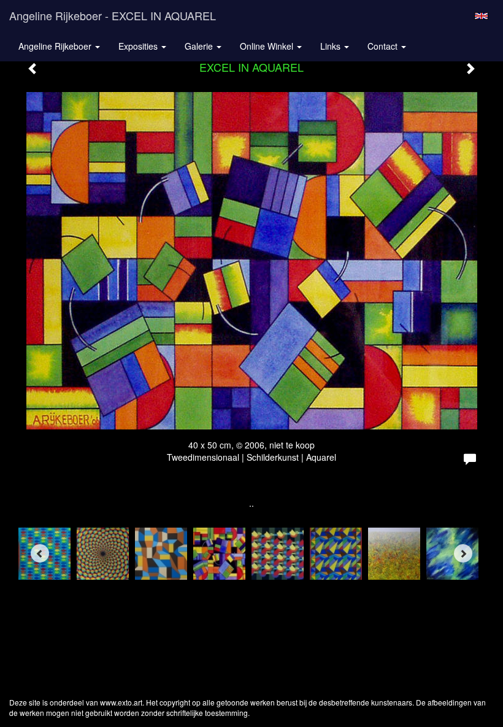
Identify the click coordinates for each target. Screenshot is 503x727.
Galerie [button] (200, 46)
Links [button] (331, 46)
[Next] (463, 553)
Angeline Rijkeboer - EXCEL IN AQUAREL (112, 15)
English (481, 16)
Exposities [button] (139, 46)
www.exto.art (121, 702)
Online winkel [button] (268, 46)
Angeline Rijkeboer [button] (56, 46)
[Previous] (40, 553)
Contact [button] (383, 46)
